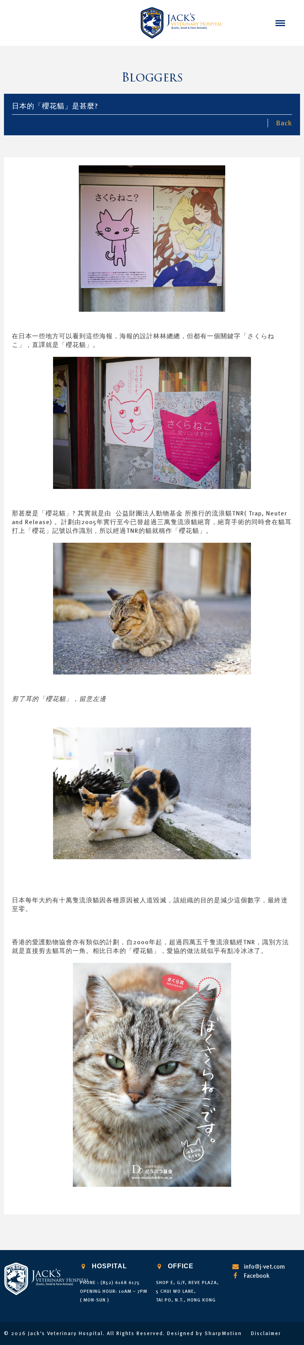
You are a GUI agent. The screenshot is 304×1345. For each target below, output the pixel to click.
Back (284, 123)
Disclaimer (266, 1333)
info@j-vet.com (264, 1266)
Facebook (257, 1275)
